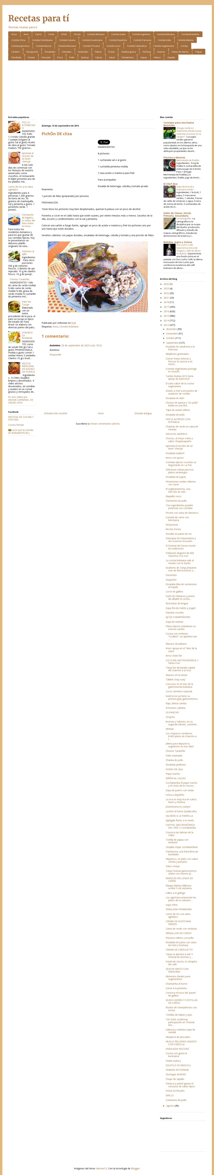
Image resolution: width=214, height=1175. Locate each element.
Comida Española (118, 40)
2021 (167, 297)
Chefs (64, 34)
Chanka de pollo (174, 760)
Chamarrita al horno (176, 983)
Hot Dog (147, 51)
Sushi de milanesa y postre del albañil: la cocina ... (180, 597)
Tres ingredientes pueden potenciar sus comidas (179, 507)
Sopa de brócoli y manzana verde (185, 188)
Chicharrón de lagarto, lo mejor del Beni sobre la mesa (28, 220)
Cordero (15, 51)
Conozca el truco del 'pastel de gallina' (181, 994)
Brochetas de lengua (177, 603)
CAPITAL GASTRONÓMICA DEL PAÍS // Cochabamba (181, 826)
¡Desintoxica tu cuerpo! (178, 806)
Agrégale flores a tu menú (180, 820)
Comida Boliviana (166, 34)
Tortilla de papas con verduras (177, 841)
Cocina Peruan (16, 424)
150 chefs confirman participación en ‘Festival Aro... (180, 1022)
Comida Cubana (67, 40)
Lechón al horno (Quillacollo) (181, 811)
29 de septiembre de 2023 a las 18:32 (81, 345)
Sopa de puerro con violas (180, 790)
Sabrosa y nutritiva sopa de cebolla (180, 1031)
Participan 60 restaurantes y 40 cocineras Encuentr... (181, 540)
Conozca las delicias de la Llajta (179, 834)
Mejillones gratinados (177, 353)
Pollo (71, 57)
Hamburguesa (128, 51)
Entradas (66, 51)
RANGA (170, 728)
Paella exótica (173, 1060)
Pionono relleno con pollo (180, 937)
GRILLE (170, 1095)
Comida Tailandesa (137, 45)
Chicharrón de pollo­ (176, 500)
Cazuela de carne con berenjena (177, 519)
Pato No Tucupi (26, 303)
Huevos (161, 51)
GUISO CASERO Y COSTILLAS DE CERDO (182, 1001)
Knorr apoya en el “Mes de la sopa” (181, 650)
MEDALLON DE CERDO (178, 933)
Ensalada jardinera (176, 764)
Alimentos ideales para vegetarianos (178, 978)
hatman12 (101, 1168)
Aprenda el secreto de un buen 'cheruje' (27, 157)
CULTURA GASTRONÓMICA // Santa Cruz (182, 662)
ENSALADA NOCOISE (177, 1048)
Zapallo (171, 57)
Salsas (98, 57)
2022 (167, 293)
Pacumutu (171, 575)
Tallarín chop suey (175, 679)
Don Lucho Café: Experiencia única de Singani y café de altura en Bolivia (188, 249)
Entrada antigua (143, 413)
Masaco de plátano (176, 643)
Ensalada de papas (176, 476)
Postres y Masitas (174, 157)
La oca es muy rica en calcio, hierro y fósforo (181, 801)
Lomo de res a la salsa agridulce (20, 188)
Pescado (46, 57)
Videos (157, 57)
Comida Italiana (185, 40)
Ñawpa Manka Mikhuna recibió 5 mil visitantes (179, 887)
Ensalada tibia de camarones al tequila (181, 586)
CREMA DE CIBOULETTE (179, 949)
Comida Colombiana (42, 40)
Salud (112, 57)
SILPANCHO (172, 712)
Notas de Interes (180, 51)
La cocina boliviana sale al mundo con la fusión (180, 562)
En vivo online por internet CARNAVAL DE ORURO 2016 (20, 399)
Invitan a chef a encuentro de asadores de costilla (181, 392)
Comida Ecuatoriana (92, 40)
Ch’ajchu (170, 717)
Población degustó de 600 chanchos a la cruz (180, 554)
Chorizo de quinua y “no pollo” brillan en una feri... (182, 404)
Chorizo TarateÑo (19, 279)
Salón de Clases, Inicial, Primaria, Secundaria (177, 214)
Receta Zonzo (173, 529)
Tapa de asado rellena (178, 410)
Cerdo (51, 34)
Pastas (31, 57)
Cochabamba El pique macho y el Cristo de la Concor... (181, 784)
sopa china (171, 904)
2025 (167, 284)
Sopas (143, 57)
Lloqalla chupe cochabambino (182, 847)
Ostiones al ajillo (28, 253)
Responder (55, 354)
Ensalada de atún (175, 398)
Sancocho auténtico (176, 433)
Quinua (85, 57)
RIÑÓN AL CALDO (176, 778)
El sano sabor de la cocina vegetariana (180, 385)
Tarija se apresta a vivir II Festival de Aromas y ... (179, 956)
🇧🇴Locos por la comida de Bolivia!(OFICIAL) (20, 431)
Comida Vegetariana (163, 45)
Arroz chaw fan (174, 655)
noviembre (172, 333)
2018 (167, 302)
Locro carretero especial (179, 691)
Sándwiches (127, 57)
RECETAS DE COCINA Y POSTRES (21, 418)
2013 (167, 325)
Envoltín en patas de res (179, 533)
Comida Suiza (113, 45)
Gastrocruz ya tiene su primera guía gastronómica (181, 697)
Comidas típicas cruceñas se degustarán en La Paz (181, 464)
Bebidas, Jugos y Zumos (178, 242)
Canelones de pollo (176, 1100)
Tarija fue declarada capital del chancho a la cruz (180, 669)
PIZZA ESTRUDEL (175, 1090)
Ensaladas (50, 51)
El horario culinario (176, 707)
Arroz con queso (175, 457)
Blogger (135, 1168)
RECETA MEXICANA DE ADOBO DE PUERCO (28, 367)
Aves (26, 34)
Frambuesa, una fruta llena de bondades (182, 853)
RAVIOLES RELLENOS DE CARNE (179, 880)
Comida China (18, 40)
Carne (38, 34)
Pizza (60, 57)
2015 (167, 315)
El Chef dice (171, 183)
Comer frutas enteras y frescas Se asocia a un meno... (179, 361)
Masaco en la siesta (176, 675)
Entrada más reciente (55, 413)
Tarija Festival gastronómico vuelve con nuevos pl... (181, 872)
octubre (170, 338)
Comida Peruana (91, 45)
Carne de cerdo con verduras (181, 928)
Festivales (83, 51)
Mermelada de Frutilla (187, 160)
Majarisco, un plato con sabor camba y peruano (182, 860)
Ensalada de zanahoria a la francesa (180, 348)
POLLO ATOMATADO (28, 125)
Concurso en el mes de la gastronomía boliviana (179, 685)
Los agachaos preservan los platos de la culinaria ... (181, 899)
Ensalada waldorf (175, 453)
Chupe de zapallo (175, 1079)
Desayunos (32, 51)
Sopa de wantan (174, 621)
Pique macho (173, 773)
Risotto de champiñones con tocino (181, 1009)
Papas (198, 51)
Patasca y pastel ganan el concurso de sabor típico (180, 1085)
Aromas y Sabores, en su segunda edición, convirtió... (182, 723)
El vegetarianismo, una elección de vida (178, 490)
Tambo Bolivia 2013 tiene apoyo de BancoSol (179, 377)
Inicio (101, 413)
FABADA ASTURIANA (177, 1069)
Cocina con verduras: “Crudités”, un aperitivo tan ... (181, 636)
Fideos (98, 51)
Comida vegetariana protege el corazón (181, 370)
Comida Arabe (118, 34)
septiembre (172, 342)
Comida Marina (43, 45)
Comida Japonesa (20, 45)
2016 (167, 311)
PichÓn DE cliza (174, 769)
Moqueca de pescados (178, 1036)
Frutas (111, 51)
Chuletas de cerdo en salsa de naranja (182, 428)
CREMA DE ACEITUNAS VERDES (178, 923)
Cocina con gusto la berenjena (176, 1055)
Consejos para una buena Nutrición (179, 124)
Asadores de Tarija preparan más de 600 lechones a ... (181, 569)
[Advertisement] (107, 88)
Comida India (164, 40)
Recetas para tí (38, 18)
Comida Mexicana (67, 45)
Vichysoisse (172, 524)
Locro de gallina (174, 591)
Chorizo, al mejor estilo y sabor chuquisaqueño (179, 440)
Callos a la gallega (175, 892)
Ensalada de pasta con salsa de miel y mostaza (181, 944)
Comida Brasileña (190, 34)
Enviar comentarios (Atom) (105, 423)
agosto (170, 1105)
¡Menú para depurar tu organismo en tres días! (180, 745)
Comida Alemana (95, 34)
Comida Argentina (141, 34)
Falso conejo (173, 866)
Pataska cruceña (175, 612)
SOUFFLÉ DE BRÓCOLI (178, 1065)
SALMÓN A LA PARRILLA (179, 815)
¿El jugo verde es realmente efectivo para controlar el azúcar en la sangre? (188, 132)
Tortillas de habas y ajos (179, 1014)
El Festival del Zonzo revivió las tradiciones (181, 547)
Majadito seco (173, 496)
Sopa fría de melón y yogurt (181, 608)
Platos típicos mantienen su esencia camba (181, 628)
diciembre (172, 329)
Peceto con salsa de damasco (182, 512)
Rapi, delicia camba (176, 703)
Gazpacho (171, 579)
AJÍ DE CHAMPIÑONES (178, 617)
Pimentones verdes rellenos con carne (181, 483)
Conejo (184, 45)
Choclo (77, 34)
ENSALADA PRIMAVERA (179, 909)
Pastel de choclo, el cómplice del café (181, 963)
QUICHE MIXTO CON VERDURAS (177, 970)
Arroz (14, 34)
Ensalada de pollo (175, 414)
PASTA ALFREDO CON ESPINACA (178, 421)
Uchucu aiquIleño (175, 794)
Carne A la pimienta (176, 988)
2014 (167, 320)
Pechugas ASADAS (176, 1074)
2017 (167, 306)
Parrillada (16, 57)
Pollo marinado (174, 755)
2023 (167, 288)
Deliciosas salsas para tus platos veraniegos (180, 471)
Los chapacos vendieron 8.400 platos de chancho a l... (181, 736)
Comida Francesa (142, 40)
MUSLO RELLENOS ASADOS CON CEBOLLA (181, 1043)
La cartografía (183, 218)
